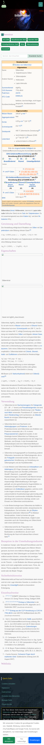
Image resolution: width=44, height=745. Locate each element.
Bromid (35, 351)
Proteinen (23, 426)
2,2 (11, 601)
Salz (23, 213)
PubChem (5, 93)
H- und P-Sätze (8, 171)
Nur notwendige (21, 740)
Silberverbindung (32, 44)
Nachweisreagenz (24, 405)
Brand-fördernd (11, 185)
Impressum (6, 688)
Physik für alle (7, 704)
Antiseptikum (34, 467)
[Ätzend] (21, 182)
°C (20, 126)
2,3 (13, 601)
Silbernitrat (7, 712)
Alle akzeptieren (9, 740)
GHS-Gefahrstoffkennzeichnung (18, 154)
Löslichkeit (6, 139)
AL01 (21, 96)
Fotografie (11, 458)
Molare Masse (7, 113)
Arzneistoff (5, 49)
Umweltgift (14, 585)
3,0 (6, 610)
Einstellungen (35, 740)
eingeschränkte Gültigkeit (24, 148)
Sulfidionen (13, 354)
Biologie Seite (7, 700)
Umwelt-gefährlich (32, 185)
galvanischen (9, 460)
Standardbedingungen (8, 205)
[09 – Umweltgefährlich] (33, 160)
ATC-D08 (6, 39)
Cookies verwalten (8, 684)
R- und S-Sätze (8, 192)
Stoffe (29, 619)
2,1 (9, 601)
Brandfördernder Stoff (19, 39)
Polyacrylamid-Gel (11, 434)
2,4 (15, 601)
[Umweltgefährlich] (32, 182)
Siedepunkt (6, 131)
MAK (4, 198)
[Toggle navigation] (40, 4)
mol (24, 113)
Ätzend (21, 184)
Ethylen (35, 510)
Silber (34, 227)
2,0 (6, 601)
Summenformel (7, 88)
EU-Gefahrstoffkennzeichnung (18, 177)
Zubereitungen (31, 626)
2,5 (17, 601)
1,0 (6, 595)
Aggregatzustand (8, 117)
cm (22, 121)
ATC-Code (6, 97)
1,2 (11, 595)
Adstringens (9, 469)
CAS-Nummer (7, 90)
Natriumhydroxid (19, 374)
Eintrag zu (26, 602)
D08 (17, 96)
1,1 (9, 595)
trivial (13, 210)
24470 (18, 93)
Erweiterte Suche (35, 56)
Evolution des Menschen (11, 696)
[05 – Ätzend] (21, 160)
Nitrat (22, 44)
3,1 (9, 610)
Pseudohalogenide (29, 407)
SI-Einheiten (30, 201)
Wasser (18, 325)
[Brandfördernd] (10, 182)
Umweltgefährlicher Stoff (10, 44)
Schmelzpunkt (7, 127)
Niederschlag (14, 415)
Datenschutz (6, 692)
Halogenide (37, 405)
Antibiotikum (20, 489)
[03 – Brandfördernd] (9, 160)
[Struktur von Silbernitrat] (22, 65)
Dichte (4, 122)
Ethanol (34, 325)
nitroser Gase (37, 334)
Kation (26, 216)
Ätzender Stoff (33, 39)
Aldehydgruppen (11, 426)
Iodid (3, 354)
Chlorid (28, 351)
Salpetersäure (34, 213)
